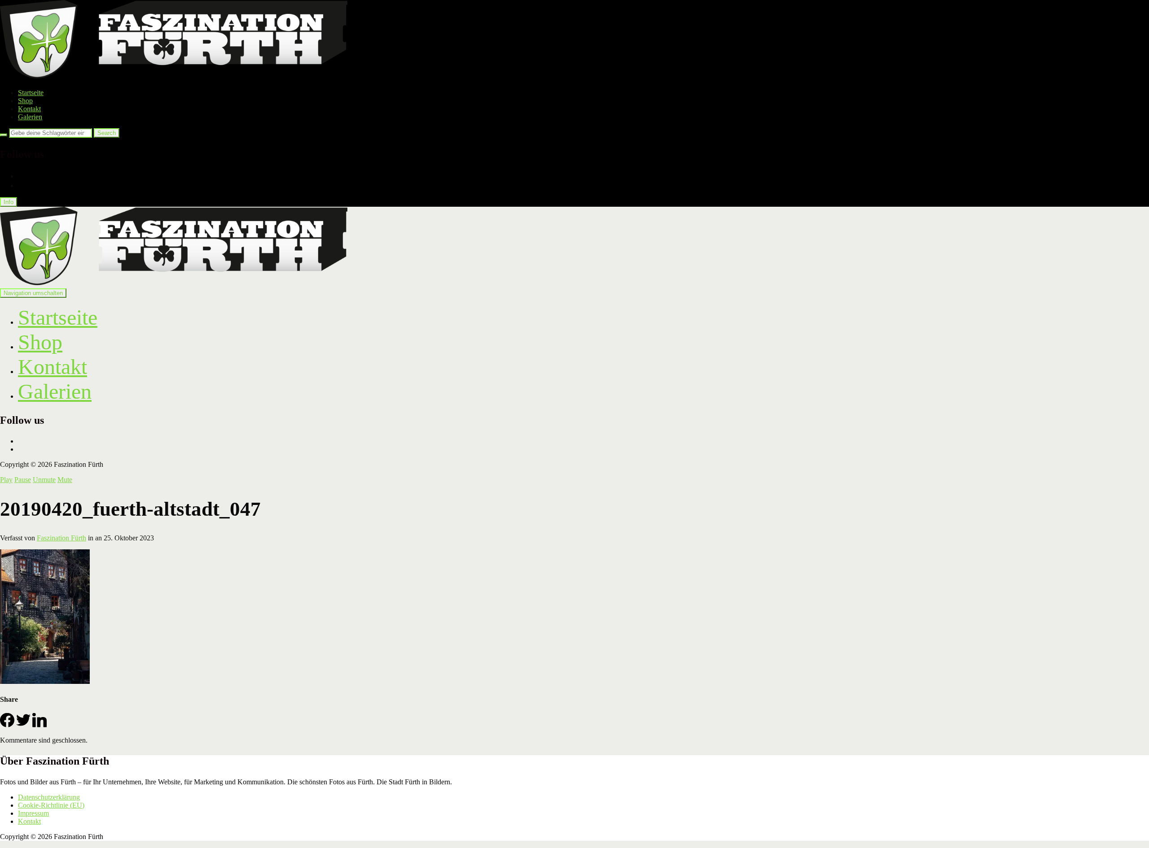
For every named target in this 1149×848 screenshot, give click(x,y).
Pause (22, 479)
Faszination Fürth (61, 538)
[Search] (3, 135)
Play (6, 479)
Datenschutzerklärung (49, 797)
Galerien (30, 117)
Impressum (33, 813)
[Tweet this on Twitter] (23, 725)
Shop (25, 100)
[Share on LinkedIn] (39, 725)
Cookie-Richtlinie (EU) (51, 805)
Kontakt (29, 109)
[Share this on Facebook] (7, 725)
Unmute (44, 479)
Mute (64, 479)
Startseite (31, 92)
